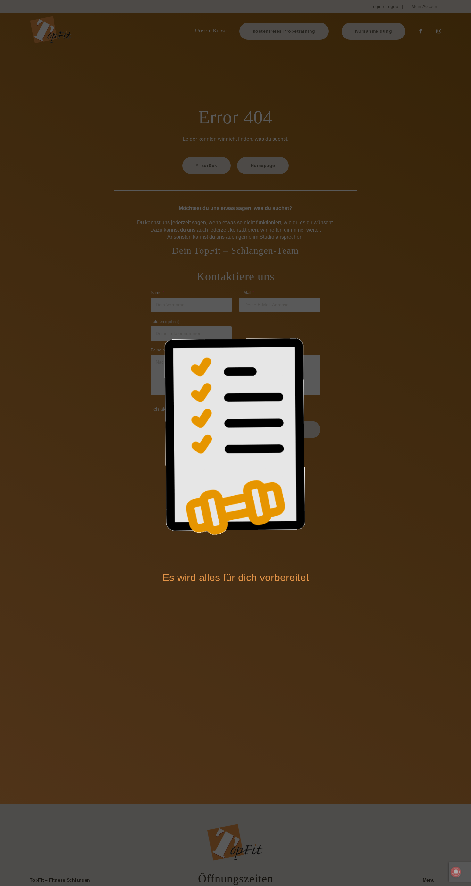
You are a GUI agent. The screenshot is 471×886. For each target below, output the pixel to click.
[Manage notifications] (456, 872)
